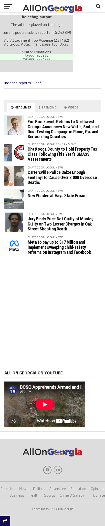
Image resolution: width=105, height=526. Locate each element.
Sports (49, 495)
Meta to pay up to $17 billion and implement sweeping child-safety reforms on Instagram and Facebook (59, 246)
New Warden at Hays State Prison (57, 195)
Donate (99, 495)
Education (78, 488)
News (24, 488)
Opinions (98, 488)
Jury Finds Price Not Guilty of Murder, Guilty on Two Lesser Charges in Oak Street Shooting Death (60, 223)
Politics (39, 488)
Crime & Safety (72, 495)
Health (34, 495)
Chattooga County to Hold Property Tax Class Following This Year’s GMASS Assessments (62, 153)
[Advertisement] (52, 313)
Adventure (57, 488)
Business (17, 495)
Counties (7, 488)
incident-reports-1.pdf (22, 83)
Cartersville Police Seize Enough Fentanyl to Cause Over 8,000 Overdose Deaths (62, 177)
